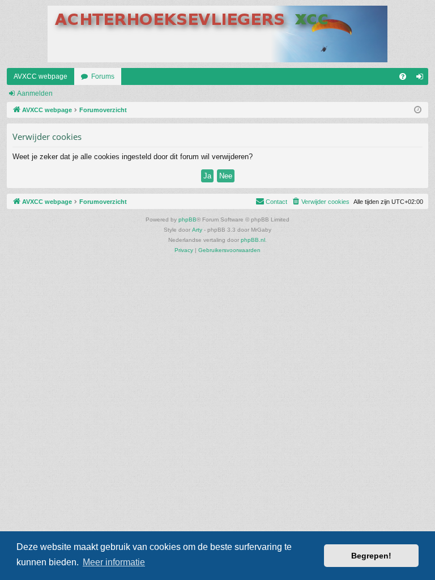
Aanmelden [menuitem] (422, 78)
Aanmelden (35, 93)
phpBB (187, 219)
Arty (197, 230)
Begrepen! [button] (371, 555)
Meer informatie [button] (114, 562)
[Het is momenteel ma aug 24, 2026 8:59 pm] (417, 110)
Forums (102, 76)
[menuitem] (402, 76)
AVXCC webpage (40, 76)
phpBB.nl (253, 240)
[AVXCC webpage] (217, 34)
